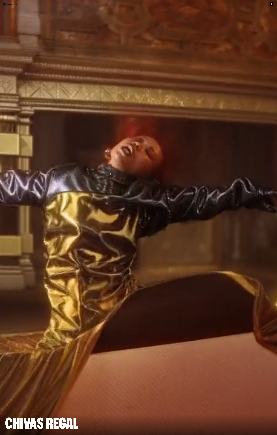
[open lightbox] (138, 217)
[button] (272, 4)
